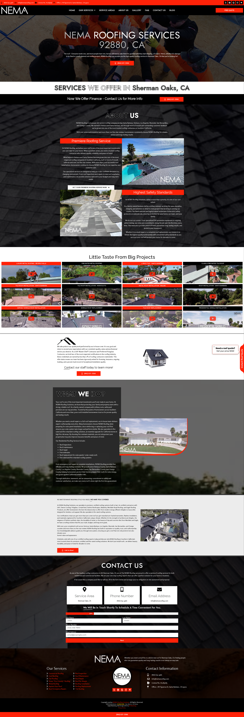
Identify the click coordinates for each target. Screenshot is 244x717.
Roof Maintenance (81, 676)
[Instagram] (237, 2)
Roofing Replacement (83, 686)
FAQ (147, 10)
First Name (70, 617)
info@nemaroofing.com (26, 3)
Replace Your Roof (55, 686)
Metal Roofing (54, 684)
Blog (172, 10)
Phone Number (71, 625)
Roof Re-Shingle (81, 681)
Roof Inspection (80, 673)
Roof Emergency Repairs (57, 689)
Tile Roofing (79, 689)
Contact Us (159, 10)
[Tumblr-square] (229, 2)
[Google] (233, 2)
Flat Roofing (53, 678)
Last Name (126, 617)
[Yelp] (225, 2)
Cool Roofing (53, 676)
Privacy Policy (122, 708)
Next (122, 640)
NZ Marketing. (132, 706)
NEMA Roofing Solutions (121, 702)
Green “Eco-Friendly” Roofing (59, 681)
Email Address (71, 632)
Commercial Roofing (56, 673)
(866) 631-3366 (8, 3)
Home (72, 10)
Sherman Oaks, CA (154, 56)
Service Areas (107, 10)
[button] (31, 274)
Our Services (86, 10)
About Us (123, 10)
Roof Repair (79, 678)
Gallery (136, 10)
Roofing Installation (82, 684)
